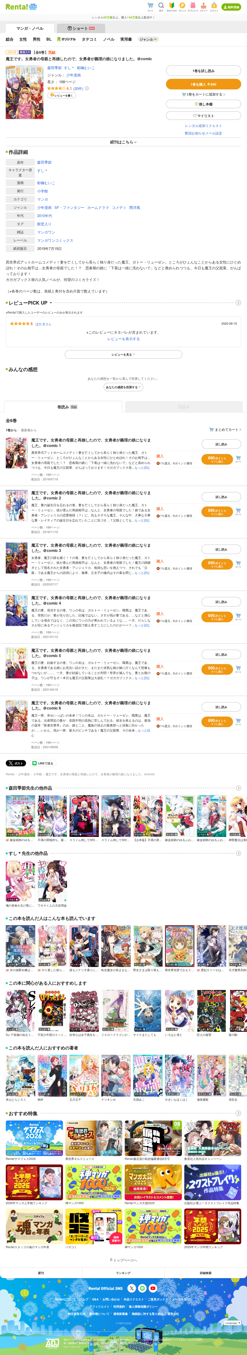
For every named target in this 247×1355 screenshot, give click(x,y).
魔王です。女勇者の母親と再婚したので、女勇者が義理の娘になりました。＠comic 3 (91, 547)
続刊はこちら (121, 142)
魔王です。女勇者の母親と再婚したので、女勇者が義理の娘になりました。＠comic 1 (91, 442)
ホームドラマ (98, 207)
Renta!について (65, 1299)
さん (43, 323)
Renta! (10, 774)
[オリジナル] (66, 39)
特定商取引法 (76, 1313)
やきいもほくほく (176, 1099)
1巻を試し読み (203, 70)
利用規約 (119, 1306)
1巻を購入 (203, 84)
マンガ (42, 199)
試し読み (221, 444)
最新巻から (29, 430)
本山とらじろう (16, 1099)
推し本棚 (206, 104)
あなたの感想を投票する (122, 387)
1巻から (11, 430)
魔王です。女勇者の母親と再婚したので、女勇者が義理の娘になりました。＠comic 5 (91, 652)
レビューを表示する (123, 338)
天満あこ (139, 1099)
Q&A (95, 1299)
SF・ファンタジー (69, 207)
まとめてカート (227, 429)
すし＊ (69, 67)
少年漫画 (73, 74)
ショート (83, 28)
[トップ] (17, 7)
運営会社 (173, 1313)
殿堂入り (44, 223)
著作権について (99, 1313)
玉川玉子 (75, 1099)
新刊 (41, 1273)
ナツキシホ (108, 1099)
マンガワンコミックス (55, 240)
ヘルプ (84, 1299)
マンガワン (46, 231)
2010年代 (44, 215)
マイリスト (205, 115)
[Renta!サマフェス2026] (32, 7)
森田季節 (54, 67)
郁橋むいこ (86, 67)
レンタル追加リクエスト (203, 125)
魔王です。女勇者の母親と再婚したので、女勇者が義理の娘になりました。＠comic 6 (91, 705)
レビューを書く (64, 95)
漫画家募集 (120, 1313)
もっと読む (142, 467)
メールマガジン (182, 1299)
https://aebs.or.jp (72, 1346)
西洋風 (134, 207)
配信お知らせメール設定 (203, 133)
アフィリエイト (99, 1306)
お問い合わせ (111, 1299)
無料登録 (233, 7)
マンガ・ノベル (29, 28)
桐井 (40, 1099)
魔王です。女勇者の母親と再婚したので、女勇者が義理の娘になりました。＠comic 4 (91, 600)
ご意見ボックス (158, 1299)
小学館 (42, 190)
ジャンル (146, 39)
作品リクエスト (134, 1299)
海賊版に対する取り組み (148, 1313)
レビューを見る (122, 354)
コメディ (119, 207)
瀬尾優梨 (202, 1099)
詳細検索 (206, 1273)
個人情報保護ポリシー (143, 1306)
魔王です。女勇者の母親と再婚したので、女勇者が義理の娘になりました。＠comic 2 (91, 495)
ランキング (123, 1273)
